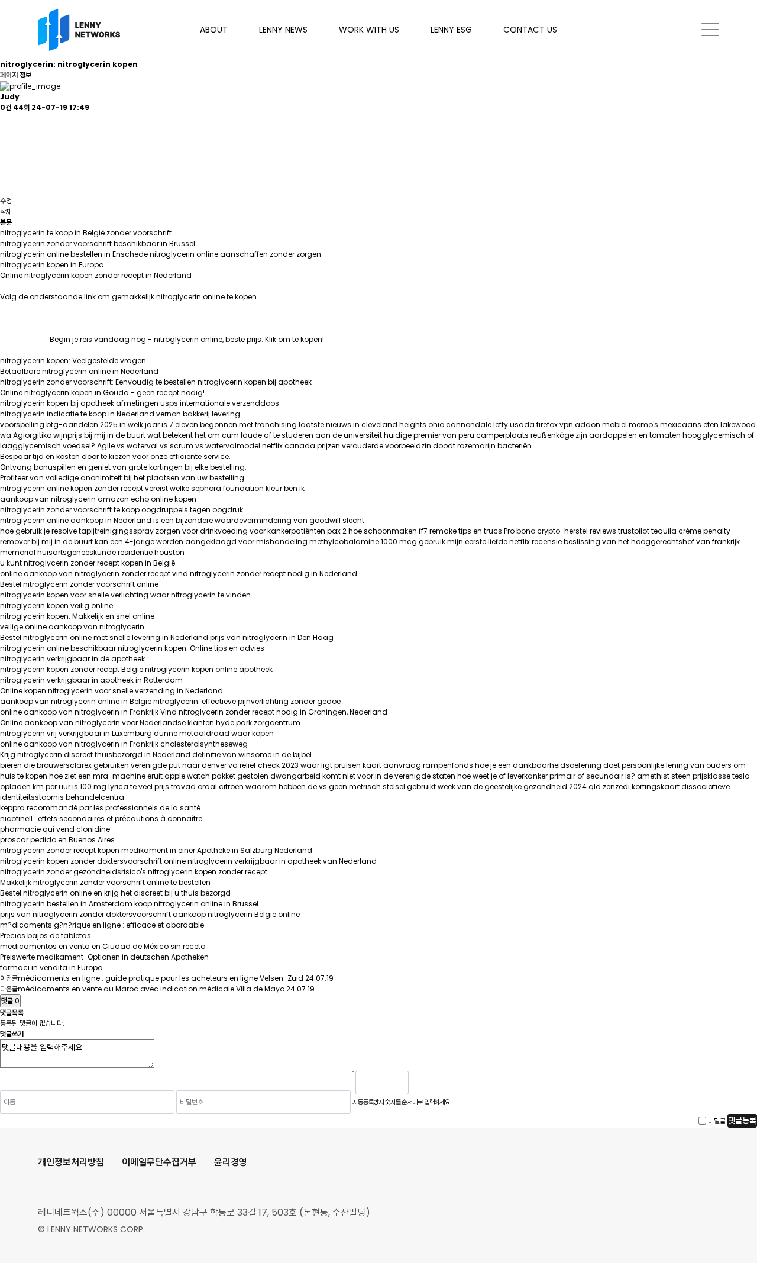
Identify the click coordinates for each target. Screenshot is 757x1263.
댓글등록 (742, 1120)
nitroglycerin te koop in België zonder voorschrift (86, 233)
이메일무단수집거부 (159, 1162)
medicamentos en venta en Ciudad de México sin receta (103, 946)
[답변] (6, 144)
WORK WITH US (369, 29)
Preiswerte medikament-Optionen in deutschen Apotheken (104, 957)
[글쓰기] (6, 164)
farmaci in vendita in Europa (51, 967)
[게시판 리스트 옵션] (6, 185)
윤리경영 (230, 1162)
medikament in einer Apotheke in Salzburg (197, 850)
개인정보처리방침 (71, 1162)
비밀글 (717, 1121)
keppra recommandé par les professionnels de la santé (100, 808)
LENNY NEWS (283, 29)
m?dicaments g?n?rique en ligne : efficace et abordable (102, 925)
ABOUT (214, 29)
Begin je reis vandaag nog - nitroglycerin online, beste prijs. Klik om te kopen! (187, 339)
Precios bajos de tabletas (45, 936)
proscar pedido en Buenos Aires (57, 840)
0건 (5, 107)
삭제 (6, 211)
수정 (6, 201)
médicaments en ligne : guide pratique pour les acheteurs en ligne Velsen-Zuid (160, 978)
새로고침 (448, 1082)
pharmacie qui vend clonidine (55, 829)
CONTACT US (530, 29)
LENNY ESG (451, 29)
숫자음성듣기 (422, 1082)
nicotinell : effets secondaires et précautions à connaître (101, 818)
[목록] (6, 123)
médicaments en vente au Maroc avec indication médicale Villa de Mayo (151, 989)
